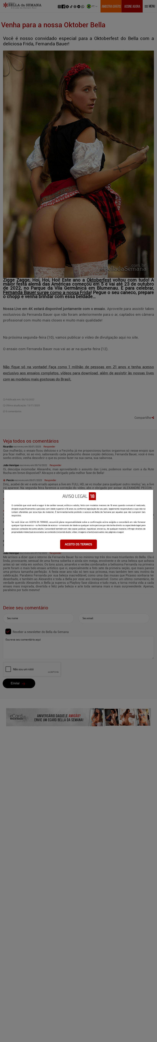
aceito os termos (78, 544)
